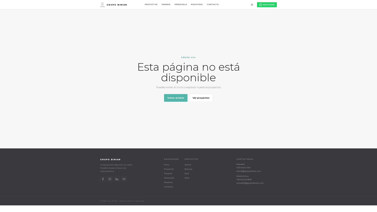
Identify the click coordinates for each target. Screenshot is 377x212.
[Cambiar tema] (252, 4)
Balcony (188, 169)
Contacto (213, 4)
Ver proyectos (201, 97)
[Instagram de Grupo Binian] (110, 179)
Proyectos (151, 4)
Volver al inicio (175, 97)
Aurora (188, 164)
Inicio (166, 164)
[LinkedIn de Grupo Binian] (117, 179)
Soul (187, 173)
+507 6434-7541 (243, 167)
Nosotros (197, 4)
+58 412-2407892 (244, 179)
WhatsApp (269, 5)
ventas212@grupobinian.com (250, 183)
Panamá (166, 4)
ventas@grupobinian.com (248, 171)
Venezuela (181, 4)
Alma (187, 178)
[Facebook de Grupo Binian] (102, 179)
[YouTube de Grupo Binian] (124, 179)
